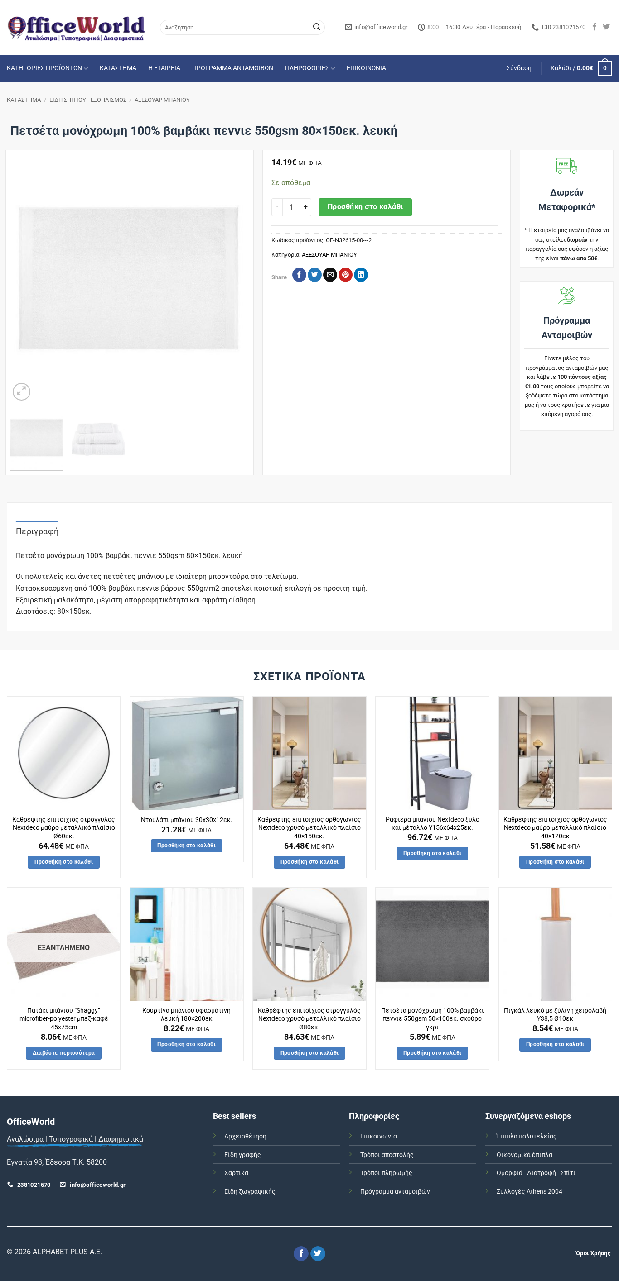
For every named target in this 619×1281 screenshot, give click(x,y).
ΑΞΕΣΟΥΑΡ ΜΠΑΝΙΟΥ (162, 99)
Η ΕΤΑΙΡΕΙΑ (164, 68)
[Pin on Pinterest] (346, 275)
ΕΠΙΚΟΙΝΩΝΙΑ (366, 68)
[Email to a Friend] (330, 275)
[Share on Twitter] (315, 275)
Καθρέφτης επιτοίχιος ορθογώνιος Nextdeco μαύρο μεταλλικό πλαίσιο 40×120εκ (555, 828)
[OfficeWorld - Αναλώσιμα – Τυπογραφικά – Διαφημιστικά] (76, 27)
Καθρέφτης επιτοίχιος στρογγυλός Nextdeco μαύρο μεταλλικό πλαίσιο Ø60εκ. (63, 828)
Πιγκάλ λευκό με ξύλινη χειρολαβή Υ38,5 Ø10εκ (555, 1015)
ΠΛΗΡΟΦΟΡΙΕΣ (307, 68)
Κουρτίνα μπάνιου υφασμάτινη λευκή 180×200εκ (186, 1015)
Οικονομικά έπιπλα (524, 1155)
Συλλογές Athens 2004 (529, 1191)
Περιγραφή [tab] (37, 531)
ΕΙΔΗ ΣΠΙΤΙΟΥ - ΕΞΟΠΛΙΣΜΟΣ (87, 99)
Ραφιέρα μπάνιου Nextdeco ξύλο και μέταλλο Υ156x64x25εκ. (432, 824)
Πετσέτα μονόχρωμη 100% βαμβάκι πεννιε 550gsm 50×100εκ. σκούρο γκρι (432, 1019)
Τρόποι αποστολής (387, 1155)
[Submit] (316, 27)
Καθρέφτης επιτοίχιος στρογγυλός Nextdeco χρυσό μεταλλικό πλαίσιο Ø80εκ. (309, 1019)
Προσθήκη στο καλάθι (365, 207)
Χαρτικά (236, 1173)
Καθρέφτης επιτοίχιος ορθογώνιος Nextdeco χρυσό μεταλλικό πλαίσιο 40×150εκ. (309, 828)
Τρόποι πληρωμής (386, 1173)
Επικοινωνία (378, 1136)
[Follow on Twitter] (606, 27)
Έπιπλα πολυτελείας (527, 1136)
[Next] (233, 283)
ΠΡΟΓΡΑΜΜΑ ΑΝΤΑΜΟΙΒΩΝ (232, 68)
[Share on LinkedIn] (361, 275)
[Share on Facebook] (299, 275)
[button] (519, 68)
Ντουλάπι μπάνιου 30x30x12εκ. (186, 820)
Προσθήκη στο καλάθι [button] (63, 862)
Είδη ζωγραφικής (250, 1191)
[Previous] (26, 283)
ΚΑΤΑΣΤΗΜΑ (118, 68)
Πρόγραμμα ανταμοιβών (395, 1191)
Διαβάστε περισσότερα (64, 1053)
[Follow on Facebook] (594, 27)
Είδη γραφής (242, 1155)
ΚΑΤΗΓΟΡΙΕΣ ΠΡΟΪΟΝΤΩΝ (44, 68)
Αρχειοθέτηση (245, 1136)
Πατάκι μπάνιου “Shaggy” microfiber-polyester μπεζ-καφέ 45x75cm (63, 1019)
